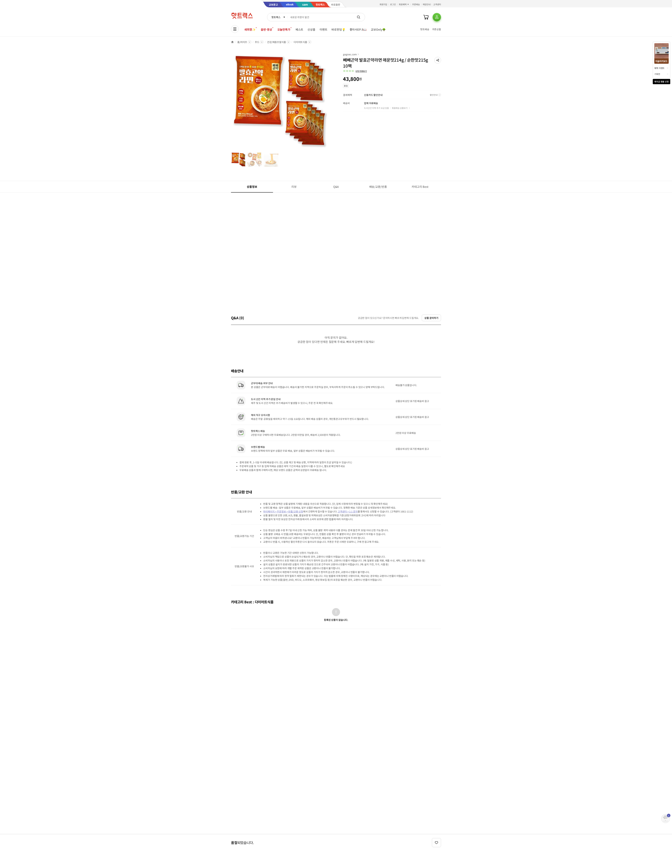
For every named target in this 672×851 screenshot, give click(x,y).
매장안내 (426, 4)
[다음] (328, 102)
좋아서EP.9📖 (358, 29)
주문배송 (416, 4)
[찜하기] (436, 842)
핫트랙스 (275, 17)
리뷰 (294, 186)
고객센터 (437, 4)
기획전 (657, 73)
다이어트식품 (300, 42)
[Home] (232, 42)
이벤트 (323, 29)
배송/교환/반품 (378, 186)
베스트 (299, 29)
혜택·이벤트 (659, 68)
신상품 (311, 29)
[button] (437, 60)
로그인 (393, 4)
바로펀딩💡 (338, 29)
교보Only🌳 (378, 29)
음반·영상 (266, 29)
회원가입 (383, 4)
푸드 (257, 42)
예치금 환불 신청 (661, 81)
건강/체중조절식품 (276, 42)
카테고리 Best (420, 186)
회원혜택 (403, 4)
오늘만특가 (283, 29)
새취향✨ (249, 29)
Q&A (336, 186)
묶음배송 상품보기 (400, 107)
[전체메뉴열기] (235, 29)
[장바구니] (426, 17)
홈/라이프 (242, 42)
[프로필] (437, 17)
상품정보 (252, 186)
